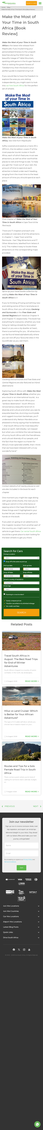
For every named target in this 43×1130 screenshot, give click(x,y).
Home (3, 7)
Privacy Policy (28, 859)
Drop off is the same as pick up (16, 561)
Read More (31, 681)
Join (21, 868)
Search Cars (31, 3)
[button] (21, 907)
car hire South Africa (15, 85)
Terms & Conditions (10, 862)
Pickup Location (9, 554)
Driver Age (7, 586)
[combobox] (21, 558)
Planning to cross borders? (15, 594)
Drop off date (8, 572)
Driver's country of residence (13, 579)
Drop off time (27, 572)
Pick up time (27, 565)
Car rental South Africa (31, 531)
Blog (8, 7)
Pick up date (8, 565)
